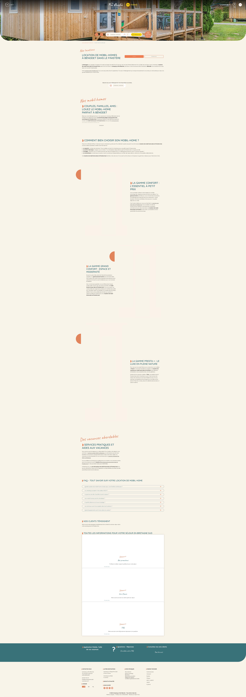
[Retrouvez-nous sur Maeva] (110, 688)
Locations (134, 56)
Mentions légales (110, 694)
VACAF (148, 682)
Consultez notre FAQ (127, 651)
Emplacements (154, 56)
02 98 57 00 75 (85, 677)
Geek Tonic (137, 694)
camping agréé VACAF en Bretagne (96, 453)
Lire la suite (107, 536)
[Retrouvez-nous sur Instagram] (107, 688)
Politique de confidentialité (121, 694)
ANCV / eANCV (150, 680)
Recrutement (128, 671)
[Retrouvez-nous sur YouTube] (112, 688)
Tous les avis (159, 652)
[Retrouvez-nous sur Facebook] (104, 688)
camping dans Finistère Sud (91, 70)
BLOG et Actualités (109, 681)
